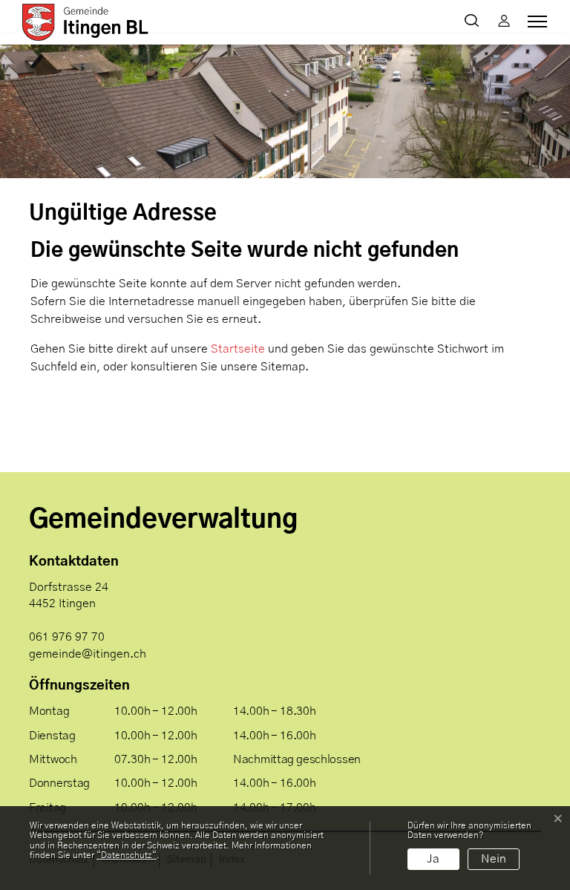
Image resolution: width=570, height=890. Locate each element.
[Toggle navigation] (535, 21)
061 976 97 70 (67, 637)
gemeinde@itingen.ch (87, 654)
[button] (474, 22)
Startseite (238, 349)
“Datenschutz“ (126, 855)
